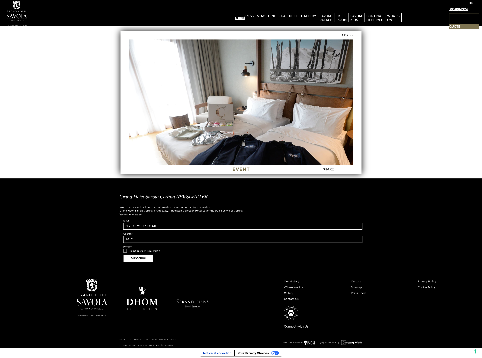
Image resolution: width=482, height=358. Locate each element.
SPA (282, 16)
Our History (291, 281)
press (248, 16)
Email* (126, 221)
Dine (272, 16)
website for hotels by (293, 343)
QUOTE (454, 26)
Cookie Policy (426, 287)
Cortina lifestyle (374, 18)
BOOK (240, 18)
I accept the (145, 251)
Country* (128, 234)
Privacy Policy (152, 251)
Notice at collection (217, 353)
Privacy (127, 247)
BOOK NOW (458, 9)
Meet (293, 16)
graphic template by (330, 343)
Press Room (358, 293)
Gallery (308, 16)
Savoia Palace (326, 18)
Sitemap (356, 287)
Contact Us (291, 299)
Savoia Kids (356, 18)
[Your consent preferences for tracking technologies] (475, 351)
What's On (393, 18)
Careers (356, 281)
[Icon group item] (317, 325)
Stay (261, 16)
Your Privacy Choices (253, 353)
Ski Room (341, 18)
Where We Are (293, 287)
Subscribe (138, 258)
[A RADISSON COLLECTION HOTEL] (31, 12)
